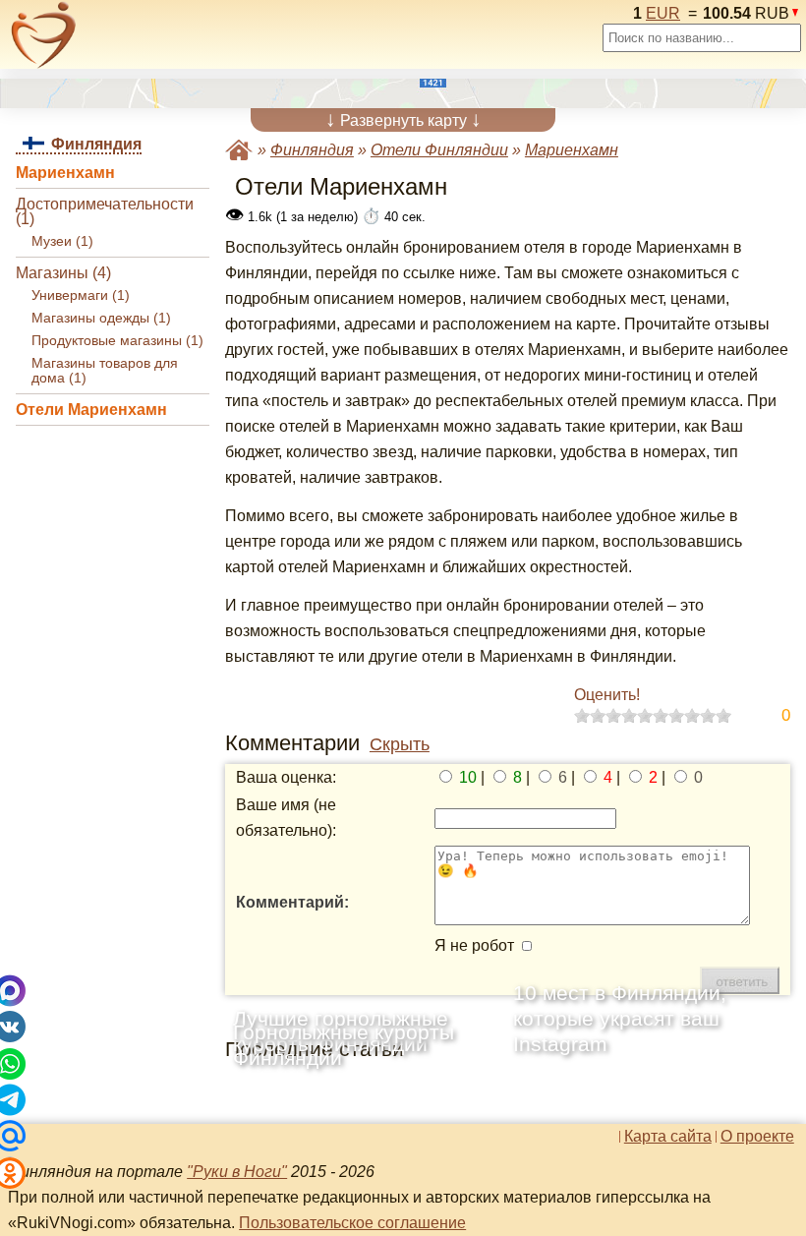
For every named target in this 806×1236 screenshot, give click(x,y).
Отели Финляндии (439, 150)
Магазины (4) (63, 272)
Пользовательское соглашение (352, 1222)
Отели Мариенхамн (91, 409)
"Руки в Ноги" (237, 1171)
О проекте (757, 1137)
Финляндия (312, 150)
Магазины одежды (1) (101, 318)
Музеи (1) (62, 241)
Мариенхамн (65, 172)
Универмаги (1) (80, 295)
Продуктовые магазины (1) (117, 340)
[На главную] (44, 35)
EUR (663, 13)
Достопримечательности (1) (105, 211)
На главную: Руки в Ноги (239, 150)
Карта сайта (668, 1137)
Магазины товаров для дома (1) (104, 370)
